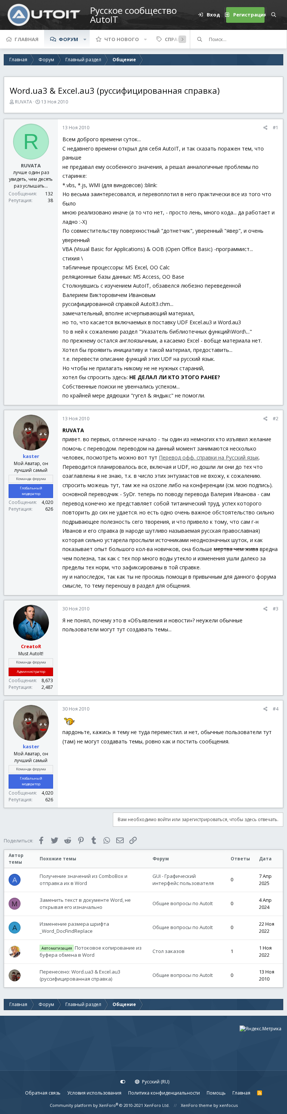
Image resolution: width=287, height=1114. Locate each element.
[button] (85, 39)
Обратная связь (43, 1093)
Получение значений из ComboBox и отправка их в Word (83, 880)
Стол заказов (168, 951)
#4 (275, 709)
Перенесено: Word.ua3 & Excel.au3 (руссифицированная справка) (80, 975)
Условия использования (94, 1093)
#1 (275, 127)
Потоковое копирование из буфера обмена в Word (91, 951)
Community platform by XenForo (110, 1105)
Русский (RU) (155, 1082)
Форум (68, 39)
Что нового (121, 39)
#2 (275, 418)
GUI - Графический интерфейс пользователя (183, 880)
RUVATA (23, 102)
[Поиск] (273, 15)
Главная (26, 39)
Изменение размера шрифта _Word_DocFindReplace (74, 927)
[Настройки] (122, 1081)
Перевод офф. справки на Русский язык (209, 457)
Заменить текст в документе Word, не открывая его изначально (85, 904)
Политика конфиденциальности (164, 1093)
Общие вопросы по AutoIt (182, 903)
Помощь (216, 1093)
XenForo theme (196, 1105)
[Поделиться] (265, 127)
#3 (275, 609)
